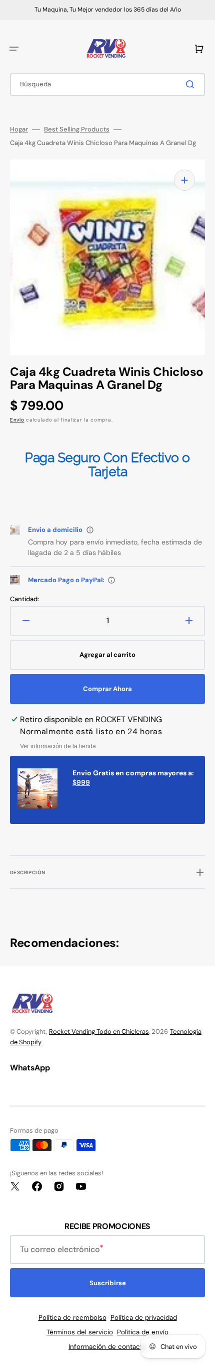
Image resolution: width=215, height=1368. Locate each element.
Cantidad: (24, 599)
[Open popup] (90, 530)
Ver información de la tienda (58, 746)
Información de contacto (107, 1346)
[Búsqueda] (192, 84)
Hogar (19, 129)
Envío (17, 420)
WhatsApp (30, 1067)
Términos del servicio (79, 1332)
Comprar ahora (107, 689)
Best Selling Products (77, 129)
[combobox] (107, 84)
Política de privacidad (143, 1317)
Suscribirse (108, 1283)
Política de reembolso (72, 1317)
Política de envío (142, 1332)
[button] (14, 49)
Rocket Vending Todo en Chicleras (99, 1031)
